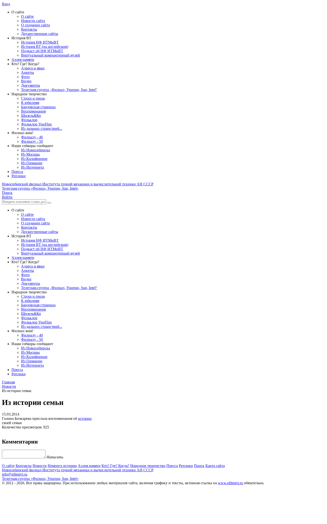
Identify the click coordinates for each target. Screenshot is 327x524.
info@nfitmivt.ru (14, 474)
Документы (30, 85)
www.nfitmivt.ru (230, 483)
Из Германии (31, 163)
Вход (6, 4)
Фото (25, 77)
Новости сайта (33, 21)
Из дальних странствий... (41, 128)
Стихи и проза (33, 98)
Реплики (18, 176)
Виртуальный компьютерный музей (50, 55)
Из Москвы (30, 154)
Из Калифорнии (34, 159)
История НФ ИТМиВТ (40, 42)
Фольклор (29, 120)
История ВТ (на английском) (44, 47)
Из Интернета (32, 167)
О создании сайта (35, 25)
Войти (7, 197)
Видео (26, 81)
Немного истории (62, 466)
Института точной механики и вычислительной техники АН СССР (77, 184)
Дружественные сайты (39, 34)
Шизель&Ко (31, 116)
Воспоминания (33, 111)
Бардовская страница (38, 107)
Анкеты (27, 72)
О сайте (27, 16)
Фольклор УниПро (36, 124)
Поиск (199, 466)
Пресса (17, 172)
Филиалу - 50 (32, 141)
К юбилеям (30, 103)
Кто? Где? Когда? (115, 466)
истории (85, 418)
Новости (40, 466)
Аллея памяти (22, 59)
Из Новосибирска (35, 150)
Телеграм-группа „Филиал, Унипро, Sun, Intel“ (59, 90)
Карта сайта (215, 466)
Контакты (29, 29)
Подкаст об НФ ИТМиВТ (42, 51)
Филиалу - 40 (32, 137)
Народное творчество (147, 466)
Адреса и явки (33, 68)
